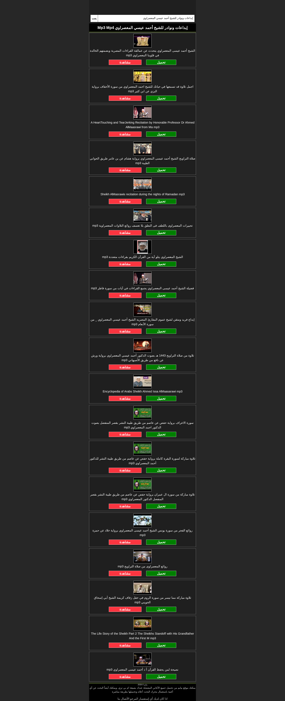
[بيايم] (142, 7)
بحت (94, 18)
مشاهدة (125, 62)
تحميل (161, 62)
